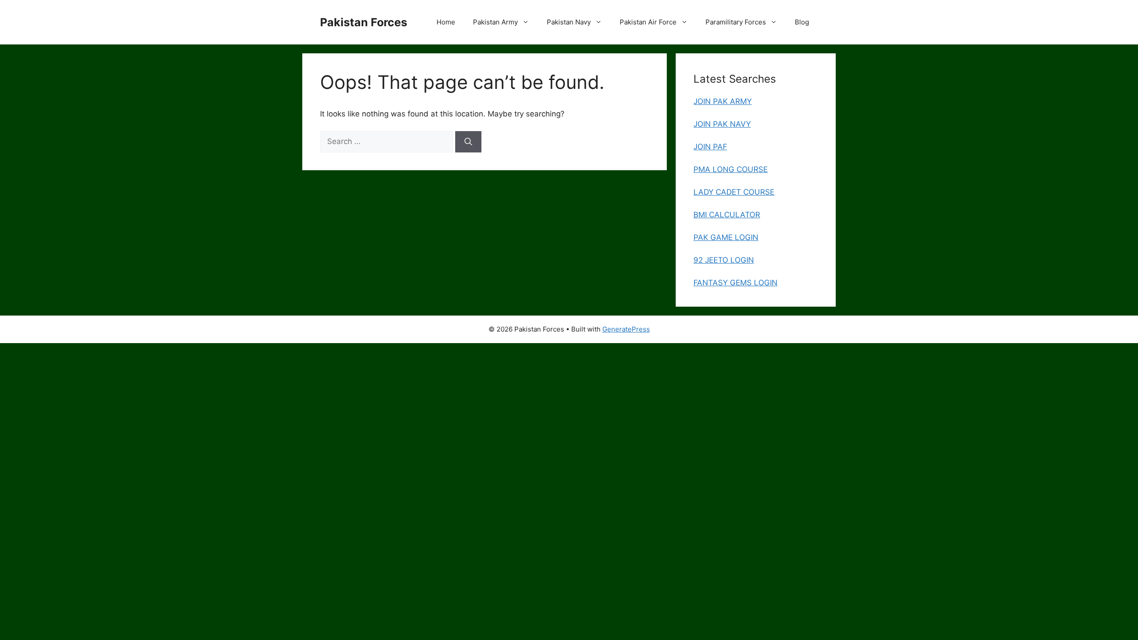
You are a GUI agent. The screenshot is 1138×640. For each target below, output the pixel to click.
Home (446, 22)
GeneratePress (626, 329)
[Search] (468, 141)
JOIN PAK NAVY (722, 124)
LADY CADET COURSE (733, 192)
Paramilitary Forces (735, 22)
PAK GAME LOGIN (725, 237)
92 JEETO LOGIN (723, 260)
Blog (802, 22)
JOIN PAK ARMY (722, 101)
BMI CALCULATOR (726, 214)
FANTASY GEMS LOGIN (735, 282)
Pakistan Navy (569, 22)
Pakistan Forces (363, 22)
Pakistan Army (495, 22)
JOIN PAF (710, 146)
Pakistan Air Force (648, 22)
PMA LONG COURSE (730, 169)
